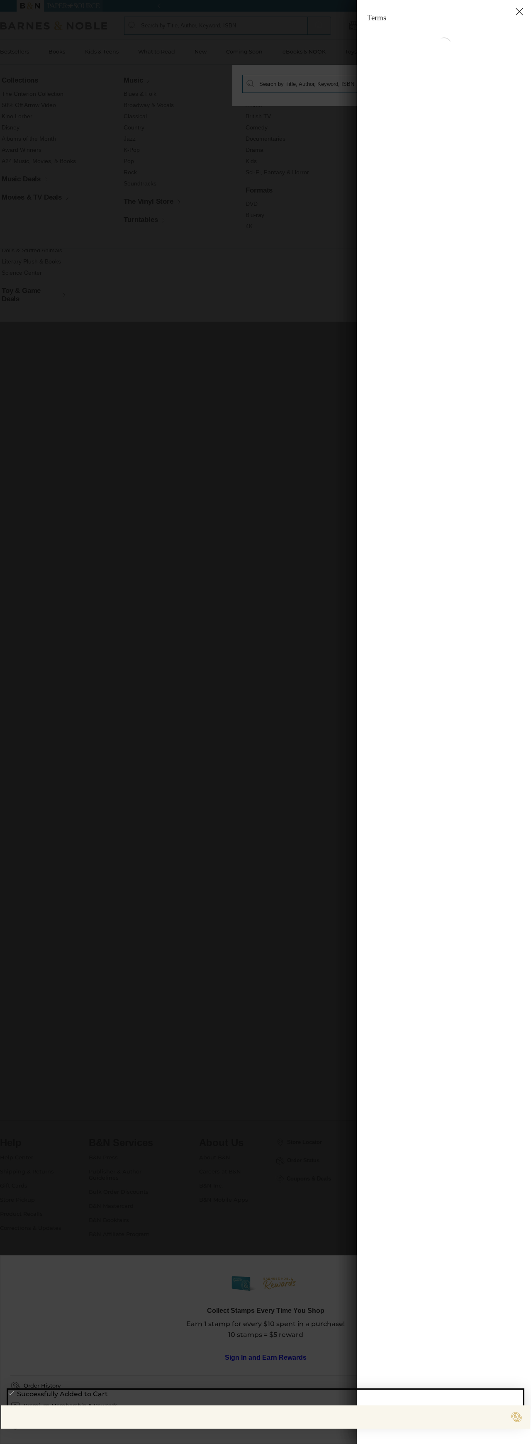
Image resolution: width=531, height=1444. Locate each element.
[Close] (11, 57)
